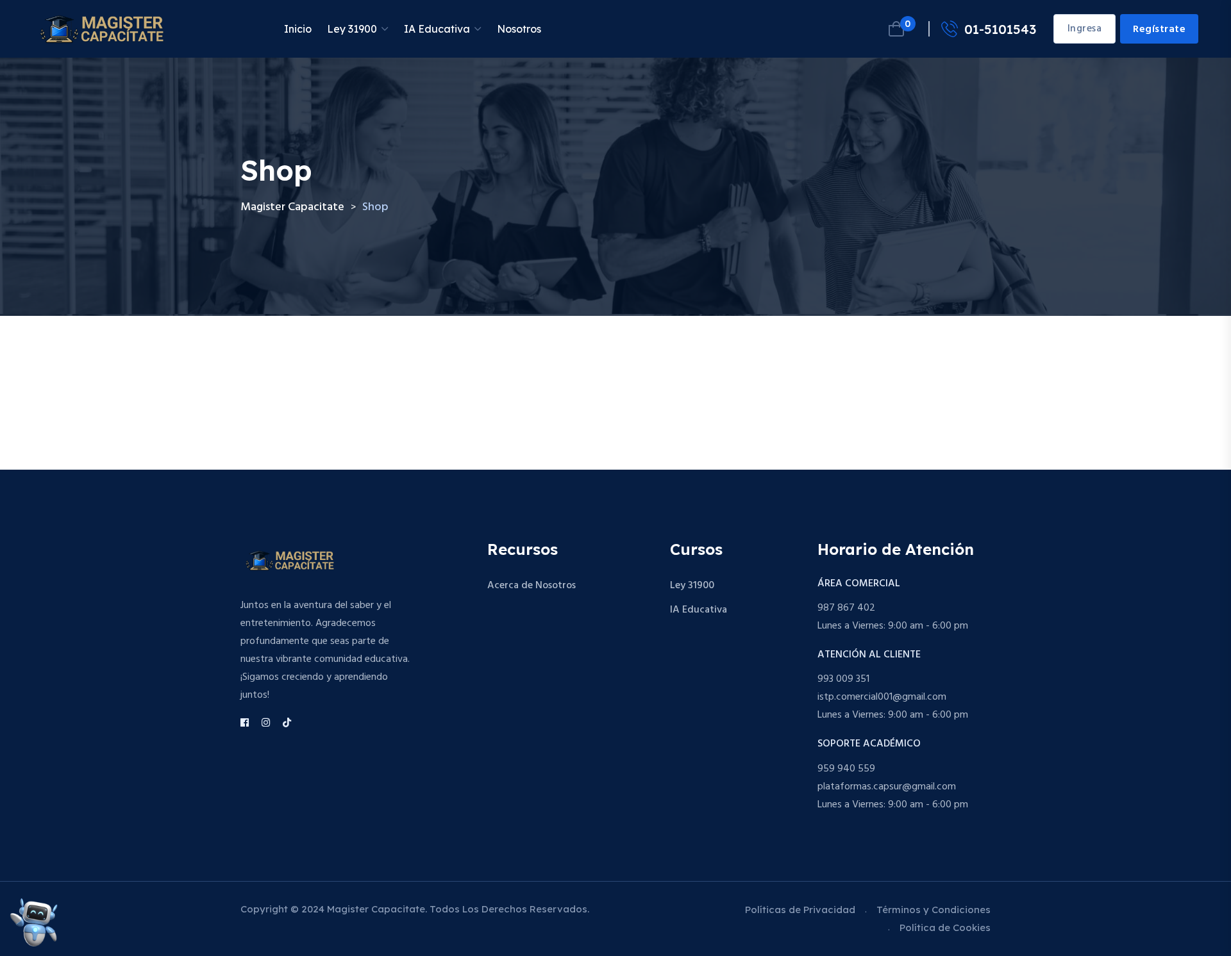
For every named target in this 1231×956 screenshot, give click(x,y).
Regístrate (1159, 29)
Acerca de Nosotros (531, 585)
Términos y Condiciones (933, 909)
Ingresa (1085, 29)
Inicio (298, 28)
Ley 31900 (352, 28)
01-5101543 (1000, 29)
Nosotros (519, 28)
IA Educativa (437, 28)
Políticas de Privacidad (800, 909)
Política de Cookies (945, 927)
